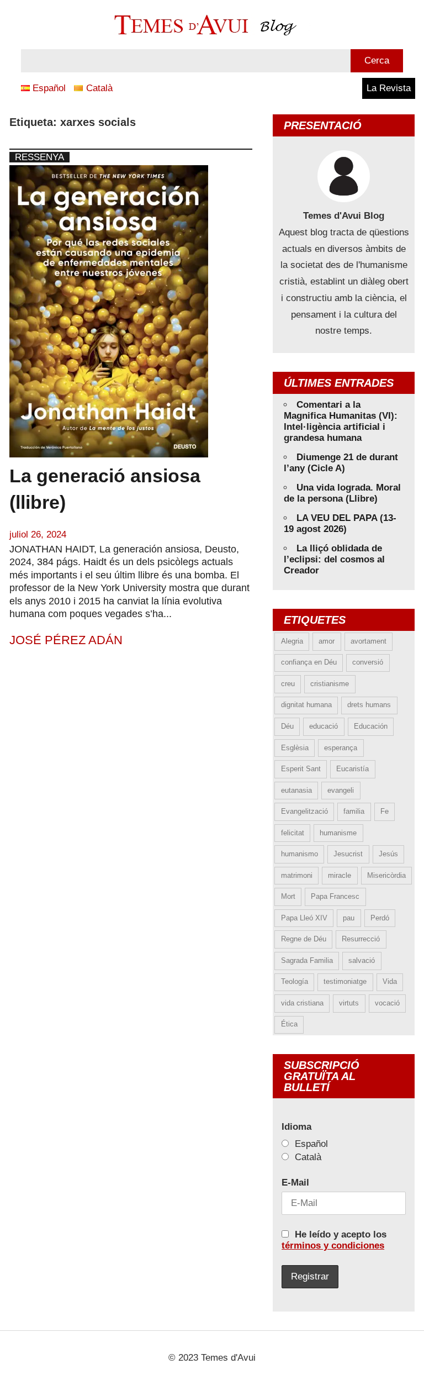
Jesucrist (348, 854)
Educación (371, 726)
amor (327, 641)
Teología (294, 981)
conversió (367, 662)
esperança (340, 748)
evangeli (340, 790)
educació (323, 726)
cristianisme (329, 684)
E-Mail (295, 1182)
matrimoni (296, 875)
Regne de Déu (303, 939)
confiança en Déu (309, 662)
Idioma (296, 1126)
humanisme (338, 833)
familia (353, 811)
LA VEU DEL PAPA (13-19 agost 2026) (340, 523)
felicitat (292, 833)
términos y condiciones (333, 1245)
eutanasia (296, 790)
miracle (339, 875)
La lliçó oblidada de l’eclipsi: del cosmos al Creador (334, 559)
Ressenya (39, 157)
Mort (288, 896)
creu (288, 684)
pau (348, 918)
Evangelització (304, 811)
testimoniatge (345, 981)
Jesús (388, 854)
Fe (384, 811)
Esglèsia (295, 748)
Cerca (376, 60)
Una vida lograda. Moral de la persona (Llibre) (342, 493)
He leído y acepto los (334, 1240)
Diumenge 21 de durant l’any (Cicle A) (341, 462)
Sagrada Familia (307, 960)
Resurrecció (361, 939)
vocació (387, 1003)
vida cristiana (302, 1003)
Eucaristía (352, 769)
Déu (287, 726)
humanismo (299, 854)
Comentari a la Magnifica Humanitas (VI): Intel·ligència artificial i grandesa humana (341, 421)
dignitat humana (306, 705)
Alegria (292, 641)
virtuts (349, 1003)
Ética (289, 1024)
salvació (361, 960)
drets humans (369, 705)
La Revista (389, 88)
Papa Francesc (335, 896)
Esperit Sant (301, 769)
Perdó (379, 918)
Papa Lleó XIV (304, 918)
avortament (368, 641)
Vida (390, 981)
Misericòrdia (386, 875)
